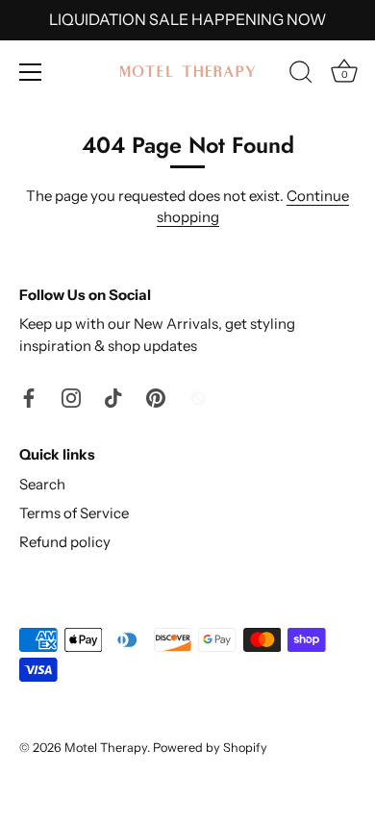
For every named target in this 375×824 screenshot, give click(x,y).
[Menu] (31, 72)
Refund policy (65, 542)
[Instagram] (71, 396)
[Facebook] (28, 396)
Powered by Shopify (210, 747)
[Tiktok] (113, 396)
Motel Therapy (105, 747)
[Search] (301, 75)
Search (42, 484)
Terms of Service (74, 513)
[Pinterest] (155, 396)
